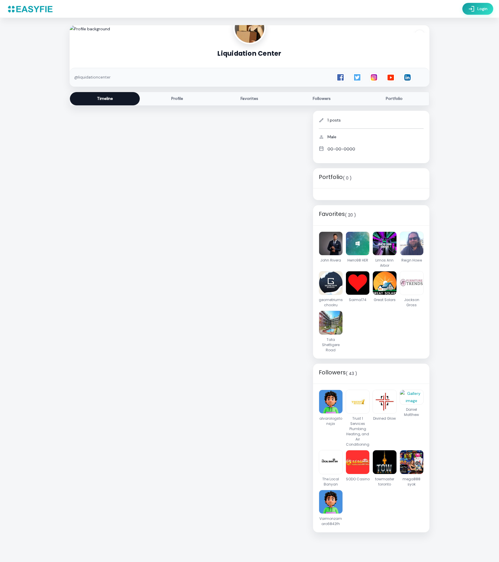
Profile (177, 98)
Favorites (249, 98)
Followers (322, 98)
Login (477, 9)
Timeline (105, 98)
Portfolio (394, 98)
